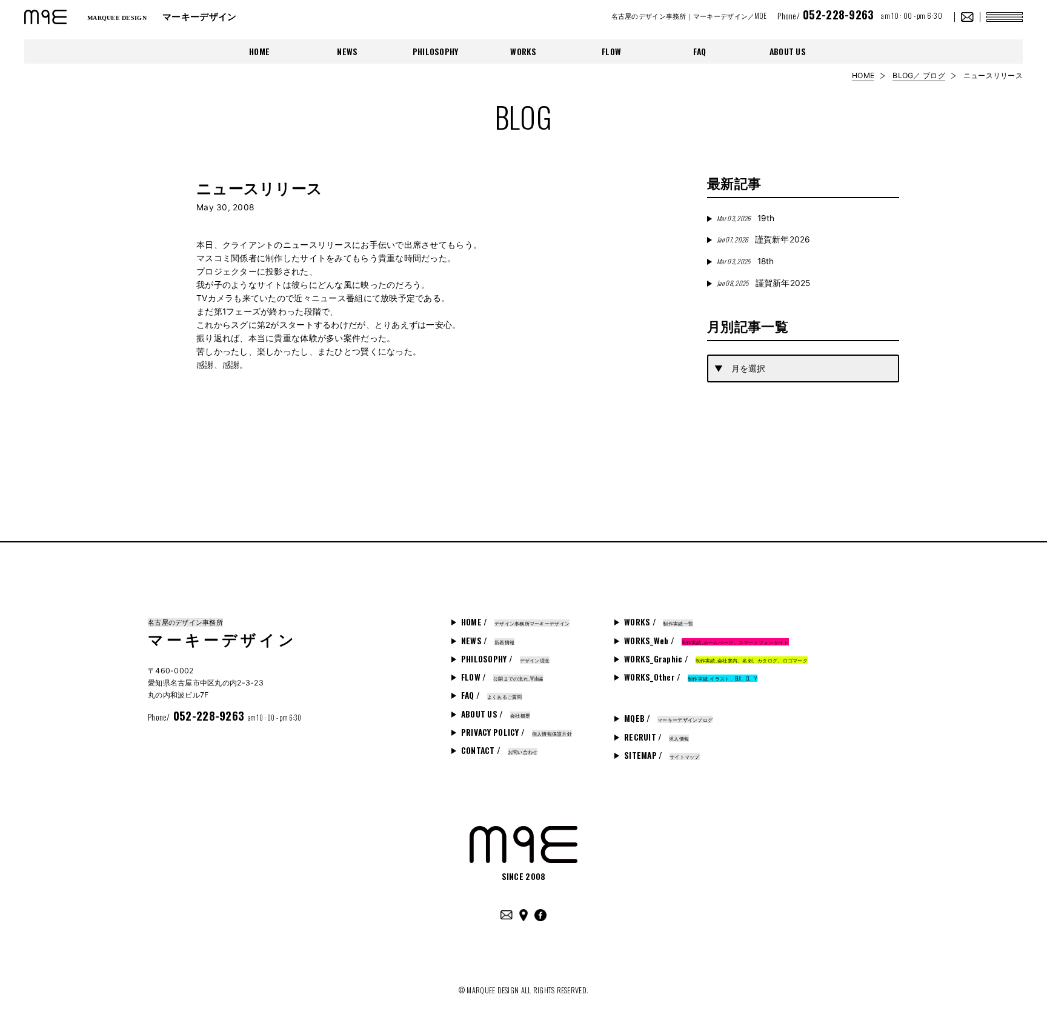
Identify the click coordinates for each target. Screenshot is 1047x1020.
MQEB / (668, 718)
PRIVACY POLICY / (516, 732)
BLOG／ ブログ (918, 75)
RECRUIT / (656, 737)
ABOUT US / (495, 714)
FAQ (699, 51)
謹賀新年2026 (764, 239)
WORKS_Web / (706, 641)
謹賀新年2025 (764, 283)
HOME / (515, 622)
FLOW (611, 51)
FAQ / (491, 695)
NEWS (347, 51)
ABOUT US (787, 51)
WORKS (523, 51)
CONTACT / (499, 750)
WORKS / (658, 622)
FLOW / (502, 677)
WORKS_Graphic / (716, 659)
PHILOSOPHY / (505, 659)
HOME (259, 51)
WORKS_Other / (690, 677)
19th (745, 218)
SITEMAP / (662, 755)
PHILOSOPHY (436, 51)
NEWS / (487, 641)
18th (745, 261)
